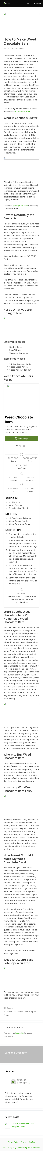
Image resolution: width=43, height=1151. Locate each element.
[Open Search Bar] (28, 3)
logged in (19, 1033)
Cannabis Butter (22, 111)
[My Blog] (8, 3)
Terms (23, 1142)
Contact (32, 1142)
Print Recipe (23, 438)
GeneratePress (34, 1147)
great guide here (20, 205)
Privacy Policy (13, 1142)
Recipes (10, 1008)
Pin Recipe (23, 446)
